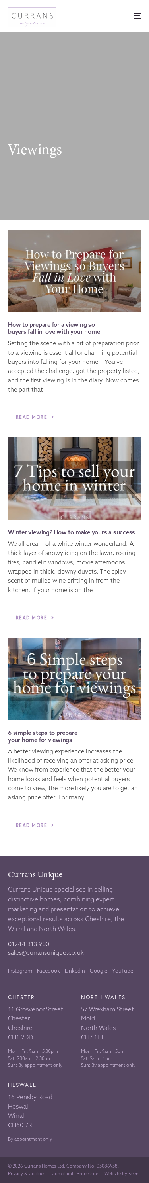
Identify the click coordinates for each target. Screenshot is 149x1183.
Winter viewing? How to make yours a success (71, 532)
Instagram (20, 970)
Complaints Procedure (75, 1174)
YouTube (122, 970)
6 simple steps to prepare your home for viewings (42, 736)
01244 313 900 (28, 944)
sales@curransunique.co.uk (46, 952)
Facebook (48, 970)
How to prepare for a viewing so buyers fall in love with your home (54, 328)
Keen (133, 1173)
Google (98, 970)
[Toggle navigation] (119, 16)
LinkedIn (75, 970)
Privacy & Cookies (26, 1174)
